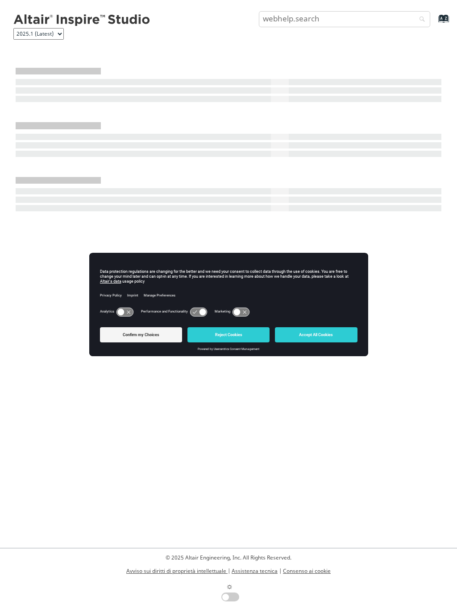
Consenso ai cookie (307, 571)
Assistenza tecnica (255, 571)
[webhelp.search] (419, 20)
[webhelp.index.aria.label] (434, 23)
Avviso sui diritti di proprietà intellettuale (177, 571)
